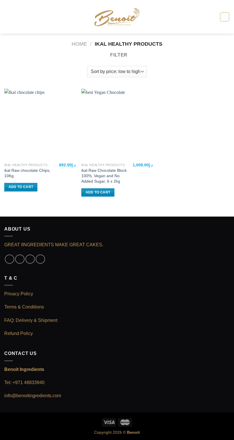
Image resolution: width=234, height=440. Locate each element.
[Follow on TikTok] (30, 259)
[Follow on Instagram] (20, 259)
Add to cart (21, 187)
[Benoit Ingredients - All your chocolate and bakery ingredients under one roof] (117, 17)
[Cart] (224, 16)
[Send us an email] (40, 259)
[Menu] (7, 17)
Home (79, 44)
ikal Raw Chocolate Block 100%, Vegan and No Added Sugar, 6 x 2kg (104, 175)
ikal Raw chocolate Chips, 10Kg (27, 173)
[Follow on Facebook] (9, 259)
